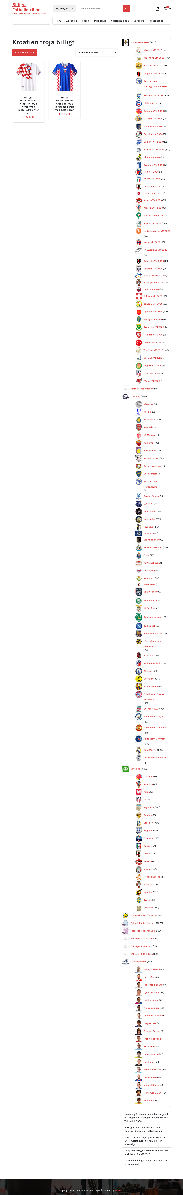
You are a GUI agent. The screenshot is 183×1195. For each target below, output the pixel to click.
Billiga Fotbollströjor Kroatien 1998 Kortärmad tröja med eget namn (64, 103)
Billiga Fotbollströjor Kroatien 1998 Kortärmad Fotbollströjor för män (28, 105)
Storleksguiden (120, 20)
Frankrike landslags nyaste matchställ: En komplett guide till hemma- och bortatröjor (145, 1141)
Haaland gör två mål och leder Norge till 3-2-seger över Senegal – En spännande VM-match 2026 (146, 1117)
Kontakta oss (157, 20)
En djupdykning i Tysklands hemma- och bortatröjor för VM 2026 (146, 1152)
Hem (58, 20)
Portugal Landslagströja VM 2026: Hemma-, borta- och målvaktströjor (143, 1129)
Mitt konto (100, 20)
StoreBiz (119, 1190)
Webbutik (71, 20)
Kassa (85, 20)
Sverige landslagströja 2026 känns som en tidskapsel (145, 1162)
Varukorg (139, 20)
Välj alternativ (29, 96)
